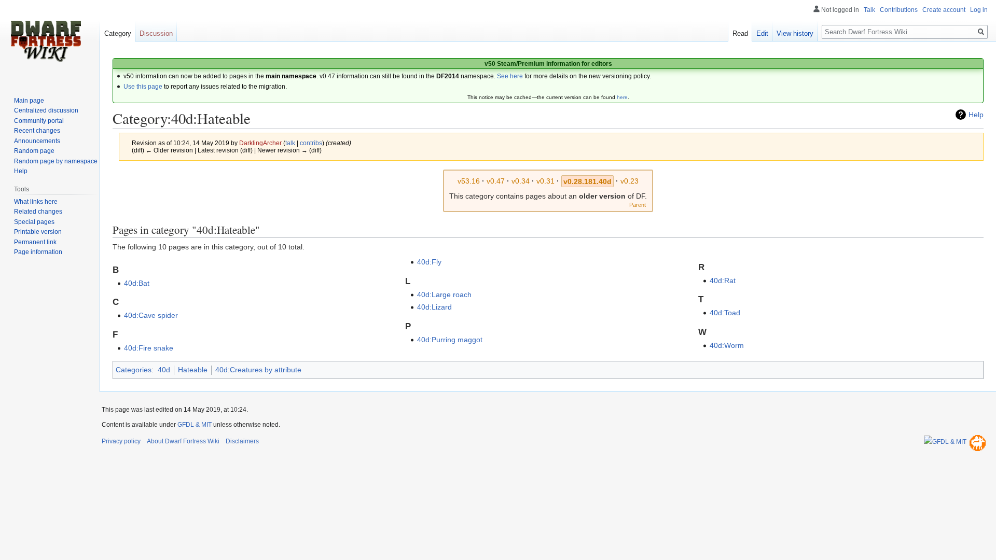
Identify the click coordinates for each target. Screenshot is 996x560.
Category (117, 33)
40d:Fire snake (148, 348)
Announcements (37, 141)
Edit (762, 33)
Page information (38, 252)
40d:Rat (723, 280)
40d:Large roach (444, 294)
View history (795, 33)
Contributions (899, 9)
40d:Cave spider (151, 315)
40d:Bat (136, 283)
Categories (133, 370)
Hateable (193, 370)
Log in (979, 9)
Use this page (142, 86)
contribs (311, 142)
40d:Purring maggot (449, 339)
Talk (869, 9)
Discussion (156, 33)
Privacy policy (121, 441)
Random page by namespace (56, 161)
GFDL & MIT (194, 424)
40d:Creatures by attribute (258, 370)
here (622, 97)
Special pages (34, 222)
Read (740, 33)
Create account (943, 9)
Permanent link (35, 242)
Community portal (39, 120)
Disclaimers (242, 441)
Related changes (38, 211)
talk (290, 142)
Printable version (38, 231)
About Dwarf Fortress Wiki (183, 441)
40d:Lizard (434, 307)
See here (510, 76)
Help (976, 114)
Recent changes (37, 130)
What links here (36, 201)
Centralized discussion (46, 110)
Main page (29, 100)
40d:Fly (429, 262)
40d (164, 370)
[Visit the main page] (45, 41)
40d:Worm (727, 345)
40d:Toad (725, 313)
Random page (34, 151)
